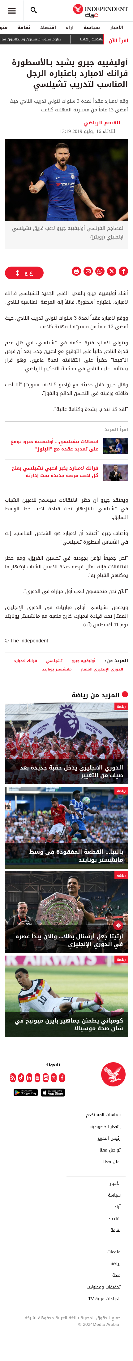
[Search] (34, 10)
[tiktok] (21, 1077)
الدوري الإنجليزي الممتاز (102, 669)
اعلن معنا (112, 1162)
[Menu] (12, 10)
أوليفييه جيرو (83, 661)
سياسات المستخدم (103, 1115)
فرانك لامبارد (25, 661)
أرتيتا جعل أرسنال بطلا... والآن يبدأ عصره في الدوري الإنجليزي (69, 940)
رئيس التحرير (109, 1138)
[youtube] (38, 1077)
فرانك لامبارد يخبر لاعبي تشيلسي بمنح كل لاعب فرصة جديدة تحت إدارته (55, 472)
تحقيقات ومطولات (104, 1287)
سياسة (92, 27)
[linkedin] (29, 1077)
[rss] (13, 1077)
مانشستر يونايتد (57, 669)
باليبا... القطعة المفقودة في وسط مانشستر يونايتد (76, 856)
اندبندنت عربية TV (104, 1299)
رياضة (79, 695)
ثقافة (23, 27)
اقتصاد (48, 27)
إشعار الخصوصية (105, 1126)
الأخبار (116, 27)
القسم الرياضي (103, 122)
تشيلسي (54, 661)
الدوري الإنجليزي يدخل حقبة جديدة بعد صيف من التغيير (71, 771)
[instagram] (46, 1077)
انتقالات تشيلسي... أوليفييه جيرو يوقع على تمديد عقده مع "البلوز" (54, 445)
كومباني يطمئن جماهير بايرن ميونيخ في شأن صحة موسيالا (69, 1024)
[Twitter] (54, 1077)
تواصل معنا (110, 1150)
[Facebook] (62, 1077)
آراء (70, 27)
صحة (116, 1275)
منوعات (114, 1252)
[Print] (76, 271)
